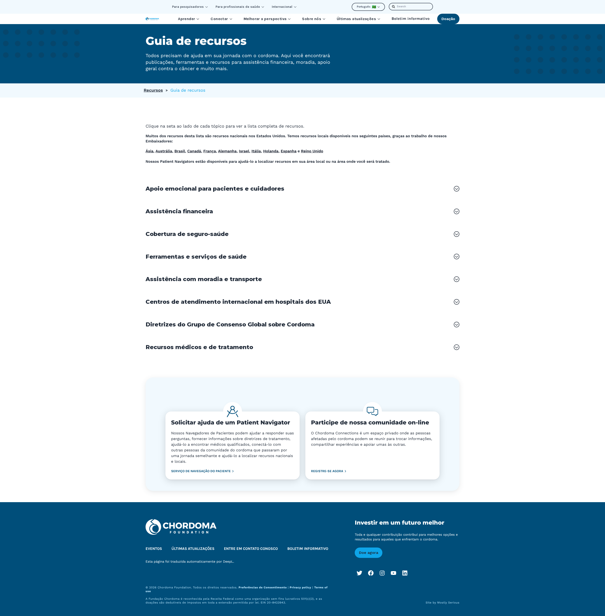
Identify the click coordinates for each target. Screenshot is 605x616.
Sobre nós (311, 19)
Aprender (186, 19)
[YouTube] (393, 573)
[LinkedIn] (405, 573)
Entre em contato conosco (251, 549)
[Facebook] (371, 573)
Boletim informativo (411, 19)
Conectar (219, 19)
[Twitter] (359, 573)
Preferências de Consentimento (263, 587)
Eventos (154, 549)
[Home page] (152, 19)
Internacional (282, 7)
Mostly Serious (448, 602)
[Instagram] (382, 573)
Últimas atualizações (356, 19)
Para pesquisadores (188, 7)
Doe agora (368, 552)
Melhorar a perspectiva (265, 19)
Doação (448, 19)
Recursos (153, 90)
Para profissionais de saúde (238, 7)
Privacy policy (300, 587)
